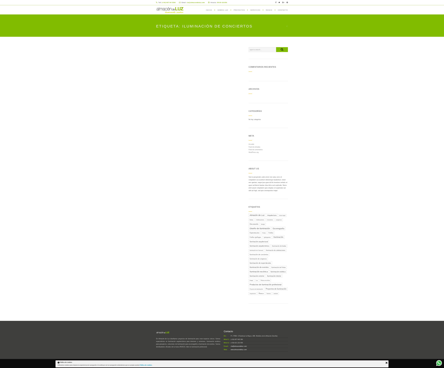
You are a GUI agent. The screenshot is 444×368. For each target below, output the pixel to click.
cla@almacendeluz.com (239, 346)
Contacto (283, 10)
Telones (268, 293)
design (263, 224)
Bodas (251, 220)
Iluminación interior (274, 276)
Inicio (209, 10)
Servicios (255, 10)
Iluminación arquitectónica (259, 246)
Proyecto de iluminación (256, 289)
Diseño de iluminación (260, 228)
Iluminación (278, 237)
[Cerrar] (386, 363)
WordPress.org (254, 152)
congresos (279, 220)
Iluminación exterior (257, 276)
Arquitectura (271, 215)
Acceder (251, 144)
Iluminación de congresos (258, 259)
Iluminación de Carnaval (256, 250)
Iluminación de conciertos (259, 254)
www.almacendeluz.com (239, 349)
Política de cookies (146, 365)
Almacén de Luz (257, 215)
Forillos (270, 233)
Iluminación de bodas (279, 246)
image (251, 280)
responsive (253, 293)
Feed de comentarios (256, 149)
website (276, 293)
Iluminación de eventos (259, 267)
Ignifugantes (267, 237)
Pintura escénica (265, 280)
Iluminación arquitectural (259, 242)
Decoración (254, 224)
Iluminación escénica (259, 272)
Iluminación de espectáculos (260, 263)
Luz (257, 280)
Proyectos (239, 10)
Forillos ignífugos (255, 237)
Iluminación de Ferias (278, 267)
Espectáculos (254, 233)
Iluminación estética (278, 272)
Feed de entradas (254, 147)
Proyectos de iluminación (276, 289)
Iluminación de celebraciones (275, 250)
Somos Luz (223, 10)
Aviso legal (282, 215)
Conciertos (270, 220)
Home (283, 26)
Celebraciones (260, 220)
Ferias (264, 233)
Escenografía (278, 228)
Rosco (269, 10)
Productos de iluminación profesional (265, 285)
